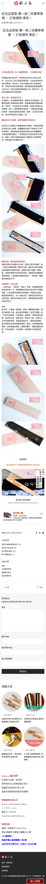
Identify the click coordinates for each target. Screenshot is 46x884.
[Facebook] (41, 513)
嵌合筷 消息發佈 (7, 548)
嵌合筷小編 (8, 23)
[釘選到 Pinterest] (43, 533)
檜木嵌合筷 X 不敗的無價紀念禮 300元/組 (23, 465)
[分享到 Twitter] (40, 533)
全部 (3, 566)
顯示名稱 (6, 636)
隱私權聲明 (5, 866)
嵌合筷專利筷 (6, 576)
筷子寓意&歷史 (7, 551)
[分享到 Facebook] (36, 533)
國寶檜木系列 (6, 572)
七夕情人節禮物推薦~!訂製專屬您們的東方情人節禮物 (34, 757)
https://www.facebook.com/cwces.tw (23, 503)
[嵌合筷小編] (7, 517)
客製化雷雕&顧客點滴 (14, 533)
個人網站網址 (7, 658)
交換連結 (5, 870)
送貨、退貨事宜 (7, 862)
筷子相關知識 (6, 554)
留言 (4, 607)
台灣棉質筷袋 (6, 569)
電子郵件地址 (8, 647)
